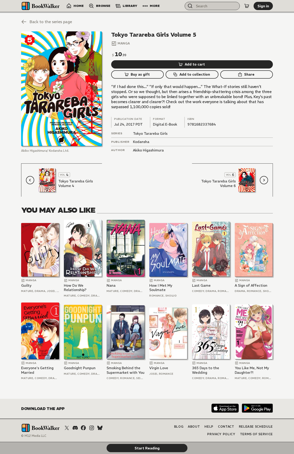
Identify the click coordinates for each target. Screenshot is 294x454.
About (194, 426)
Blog (179, 426)
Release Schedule (256, 426)
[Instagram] (91, 428)
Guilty (26, 285)
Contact (226, 426)
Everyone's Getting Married (37, 370)
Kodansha (141, 142)
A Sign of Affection (251, 285)
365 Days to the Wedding (205, 370)
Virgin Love (158, 368)
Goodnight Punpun (80, 368)
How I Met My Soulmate (160, 287)
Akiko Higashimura (148, 150)
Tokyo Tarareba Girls (150, 133)
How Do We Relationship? (75, 287)
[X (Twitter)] (67, 428)
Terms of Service (256, 434)
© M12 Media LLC (33, 435)
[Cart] (247, 6)
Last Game (201, 285)
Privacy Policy (221, 434)
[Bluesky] (100, 428)
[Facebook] (83, 428)
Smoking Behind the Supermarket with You (125, 370)
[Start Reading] (61, 88)
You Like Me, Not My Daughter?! (252, 370)
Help (208, 426)
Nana (111, 285)
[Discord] (75, 428)
